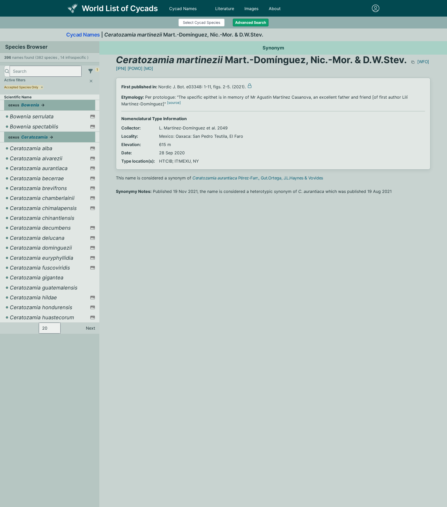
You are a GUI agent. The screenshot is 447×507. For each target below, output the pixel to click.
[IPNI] (121, 68)
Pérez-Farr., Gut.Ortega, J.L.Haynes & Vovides (257, 177)
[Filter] (90, 71)
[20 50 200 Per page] (50, 328)
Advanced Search (250, 22)
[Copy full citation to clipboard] (413, 62)
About (275, 8)
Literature (224, 8)
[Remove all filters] (91, 81)
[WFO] (423, 61)
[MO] (148, 68)
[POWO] (135, 68)
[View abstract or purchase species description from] (249, 85)
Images (251, 8)
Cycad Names (183, 8)
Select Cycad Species (201, 22)
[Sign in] (375, 8)
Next (90, 328)
